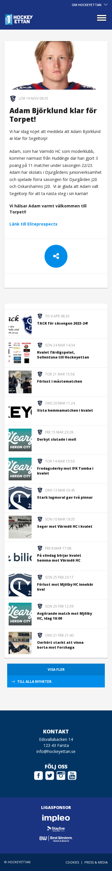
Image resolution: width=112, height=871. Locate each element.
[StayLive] (56, 828)
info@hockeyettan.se (56, 751)
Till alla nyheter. (35, 681)
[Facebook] (38, 774)
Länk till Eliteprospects (33, 224)
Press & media (96, 862)
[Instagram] (61, 774)
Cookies (72, 862)
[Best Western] (56, 838)
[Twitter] (49, 774)
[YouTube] (72, 774)
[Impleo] (56, 818)
